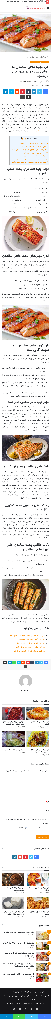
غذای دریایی (30, 57)
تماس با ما (10, 1003)
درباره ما (42, 1003)
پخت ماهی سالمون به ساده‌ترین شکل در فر (31, 159)
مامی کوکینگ (39, 131)
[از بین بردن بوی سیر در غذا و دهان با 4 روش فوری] (42, 946)
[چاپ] (22, 97)
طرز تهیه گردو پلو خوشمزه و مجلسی (31, 639)
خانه (45, 57)
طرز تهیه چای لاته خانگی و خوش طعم (30, 647)
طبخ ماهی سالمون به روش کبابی (35, 155)
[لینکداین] (34, 91)
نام (47, 802)
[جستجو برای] (48, 9)
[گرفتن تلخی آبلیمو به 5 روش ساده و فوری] (42, 935)
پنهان (24, 138)
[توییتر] (39, 91)
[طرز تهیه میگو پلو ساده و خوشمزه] (37, 713)
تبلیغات (36, 1003)
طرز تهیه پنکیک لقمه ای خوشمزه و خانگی (29, 651)
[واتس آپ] (14, 662)
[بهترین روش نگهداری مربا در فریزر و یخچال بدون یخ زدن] (42, 956)
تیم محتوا (42, 82)
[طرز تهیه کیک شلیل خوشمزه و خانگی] (38, 879)
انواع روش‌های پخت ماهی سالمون (34, 146)
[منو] (3, 9)
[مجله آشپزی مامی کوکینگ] (35, 8)
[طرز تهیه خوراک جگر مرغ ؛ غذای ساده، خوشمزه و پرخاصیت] (13, 713)
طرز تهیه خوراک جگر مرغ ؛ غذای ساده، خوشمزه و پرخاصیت (13, 723)
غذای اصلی (39, 57)
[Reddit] (17, 91)
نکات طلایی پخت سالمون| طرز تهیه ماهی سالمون (29, 162)
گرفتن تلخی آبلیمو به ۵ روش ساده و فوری (19, 932)
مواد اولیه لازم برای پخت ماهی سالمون (33, 143)
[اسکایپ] (11, 91)
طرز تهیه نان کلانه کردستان (15, 750)
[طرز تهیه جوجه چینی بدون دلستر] (38, 903)
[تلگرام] (5, 91)
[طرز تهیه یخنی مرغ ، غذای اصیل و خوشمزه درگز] (37, 739)
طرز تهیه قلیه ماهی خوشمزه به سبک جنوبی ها (27, 635)
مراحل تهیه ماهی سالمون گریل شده (33, 152)
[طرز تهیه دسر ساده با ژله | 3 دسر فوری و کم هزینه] (42, 977)
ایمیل (46, 810)
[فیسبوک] (45, 91)
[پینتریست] (22, 91)
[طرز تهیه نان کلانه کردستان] (13, 739)
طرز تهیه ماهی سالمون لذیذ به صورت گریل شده (30, 149)
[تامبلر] (28, 91)
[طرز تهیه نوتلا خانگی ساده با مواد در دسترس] (13, 879)
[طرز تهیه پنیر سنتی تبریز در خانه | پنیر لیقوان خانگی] (13, 903)
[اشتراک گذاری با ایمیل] (28, 97)
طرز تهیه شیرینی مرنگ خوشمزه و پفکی (30, 643)
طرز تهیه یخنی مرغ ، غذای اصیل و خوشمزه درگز (39, 751)
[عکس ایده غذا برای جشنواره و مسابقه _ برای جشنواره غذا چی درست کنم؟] (42, 967)
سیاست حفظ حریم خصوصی (23, 1003)
